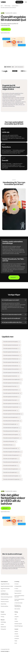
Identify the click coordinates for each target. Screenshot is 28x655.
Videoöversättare (4, 606)
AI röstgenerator (18, 591)
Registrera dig (19, 2)
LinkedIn (16, 633)
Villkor (16, 619)
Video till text (3, 604)
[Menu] (26, 2)
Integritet (16, 616)
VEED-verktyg (7, 5)
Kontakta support (18, 623)
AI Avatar (16, 584)
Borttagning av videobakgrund (18, 606)
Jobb (16, 614)
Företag (2, 616)
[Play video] (14, 209)
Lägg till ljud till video (5, 584)
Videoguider (3, 629)
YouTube (16, 631)
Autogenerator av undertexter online (4, 594)
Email (16, 643)
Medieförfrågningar (19, 626)
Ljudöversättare (15, 5)
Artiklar (2, 624)
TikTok (16, 640)
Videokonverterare (5, 601)
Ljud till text (3, 591)
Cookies (16, 621)
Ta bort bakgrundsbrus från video (19, 600)
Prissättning (3, 614)
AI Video (16, 588)
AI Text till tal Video (18, 602)
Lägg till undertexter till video (7, 586)
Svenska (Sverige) (4, 651)
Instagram (17, 638)
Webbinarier (3, 626)
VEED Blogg (3, 622)
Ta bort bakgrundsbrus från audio (19, 596)
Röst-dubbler (17, 608)
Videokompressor (4, 599)
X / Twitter (17, 636)
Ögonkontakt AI (18, 593)
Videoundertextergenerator (6, 596)
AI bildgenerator (18, 586)
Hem (2, 5)
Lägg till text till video (5, 588)
